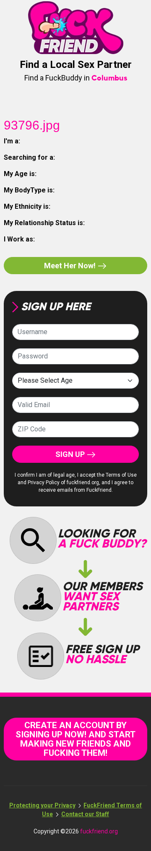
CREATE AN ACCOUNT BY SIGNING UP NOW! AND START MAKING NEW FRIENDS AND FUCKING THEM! (75, 739)
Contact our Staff (85, 814)
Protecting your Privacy (42, 805)
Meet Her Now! (70, 265)
